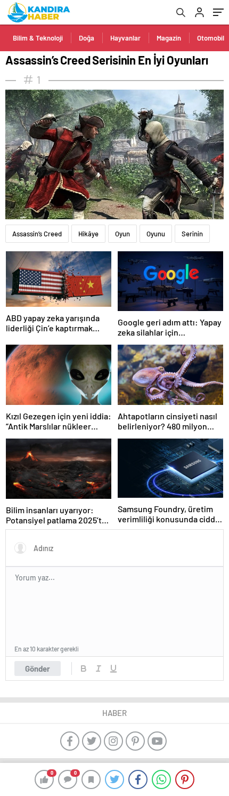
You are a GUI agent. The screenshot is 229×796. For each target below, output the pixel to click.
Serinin (192, 233)
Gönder (37, 668)
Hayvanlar (125, 38)
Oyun (122, 233)
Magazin (169, 38)
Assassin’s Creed (37, 233)
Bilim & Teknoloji (38, 38)
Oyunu (155, 233)
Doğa (86, 38)
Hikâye (88, 233)
